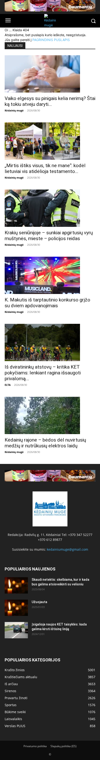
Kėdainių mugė (14, 110)
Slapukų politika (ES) (63, 746)
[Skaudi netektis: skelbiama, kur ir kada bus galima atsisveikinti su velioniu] (16, 585)
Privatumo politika (35, 746)
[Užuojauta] (16, 608)
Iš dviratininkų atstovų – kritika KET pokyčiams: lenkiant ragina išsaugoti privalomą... (43, 372)
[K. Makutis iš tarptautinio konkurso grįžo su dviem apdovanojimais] (50, 275)
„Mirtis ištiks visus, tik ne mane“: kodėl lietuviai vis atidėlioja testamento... (45, 168)
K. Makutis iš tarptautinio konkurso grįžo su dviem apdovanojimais (47, 302)
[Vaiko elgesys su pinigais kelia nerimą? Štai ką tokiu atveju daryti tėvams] (50, 74)
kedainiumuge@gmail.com (67, 549)
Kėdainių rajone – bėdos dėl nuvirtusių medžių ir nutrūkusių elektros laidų (45, 443)
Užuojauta (39, 602)
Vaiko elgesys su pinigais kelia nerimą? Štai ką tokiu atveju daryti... (50, 101)
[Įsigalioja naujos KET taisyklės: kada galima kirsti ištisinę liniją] (16, 630)
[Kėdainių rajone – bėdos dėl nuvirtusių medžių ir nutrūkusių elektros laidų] (50, 415)
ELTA (8, 385)
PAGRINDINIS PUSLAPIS (51, 40)
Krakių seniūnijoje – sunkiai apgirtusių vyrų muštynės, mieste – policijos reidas (49, 235)
